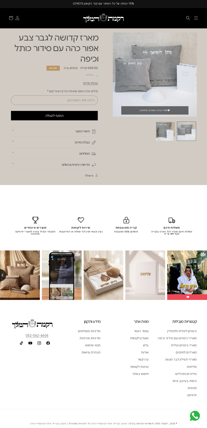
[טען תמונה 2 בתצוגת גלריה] (165, 131)
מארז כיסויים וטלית (184, 345)
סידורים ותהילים (186, 374)
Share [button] (89, 175)
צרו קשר (143, 359)
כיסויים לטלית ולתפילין (182, 331)
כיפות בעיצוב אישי (185, 381)
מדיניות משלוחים (89, 331)
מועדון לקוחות (139, 338)
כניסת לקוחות (139, 367)
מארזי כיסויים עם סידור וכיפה (177, 338)
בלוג (146, 345)
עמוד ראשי (141, 331)
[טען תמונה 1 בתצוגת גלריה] (186, 131)
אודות (145, 352)
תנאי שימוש (93, 345)
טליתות (192, 367)
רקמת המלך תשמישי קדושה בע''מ (148, 423)
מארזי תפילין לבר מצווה (181, 359)
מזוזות (192, 388)
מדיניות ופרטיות (90, 338)
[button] (196, 18)
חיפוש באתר (140, 374)
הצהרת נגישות (91, 352)
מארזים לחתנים (186, 352)
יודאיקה (192, 395)
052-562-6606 (37, 336)
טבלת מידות (90, 83)
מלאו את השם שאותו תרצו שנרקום (72, 91)
